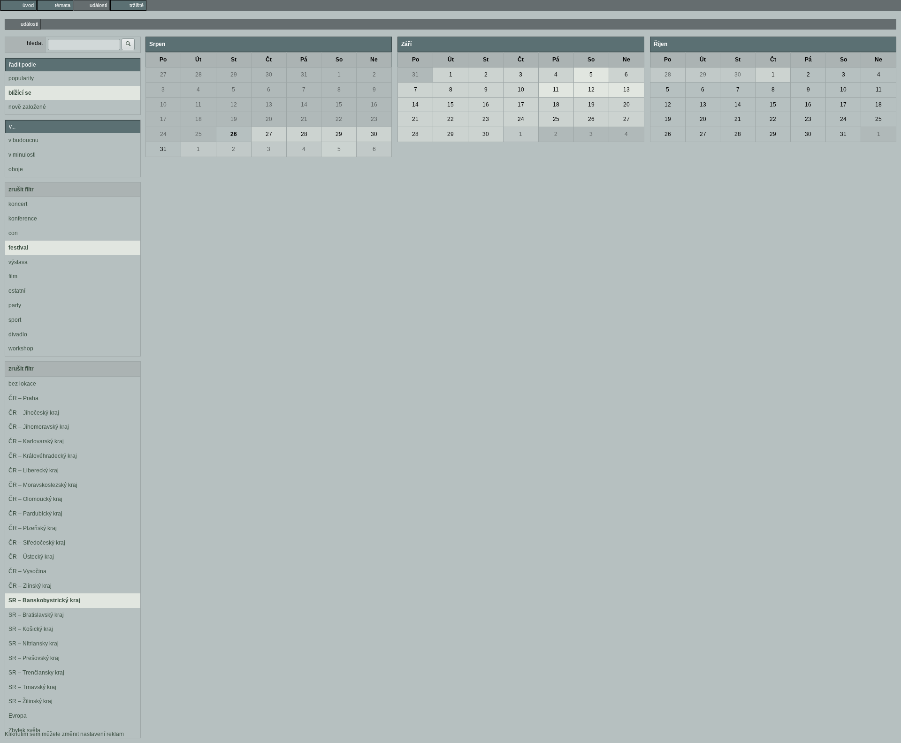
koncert (17, 204)
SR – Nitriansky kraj (33, 643)
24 (163, 134)
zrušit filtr (21, 189)
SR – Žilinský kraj (30, 701)
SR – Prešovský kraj (34, 658)
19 (233, 119)
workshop (20, 348)
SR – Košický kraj (30, 629)
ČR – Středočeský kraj (36, 542)
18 (198, 119)
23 (374, 119)
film (12, 276)
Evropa (17, 716)
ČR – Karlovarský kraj (36, 441)
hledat (35, 43)
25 (198, 134)
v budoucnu (23, 140)
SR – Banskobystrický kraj (44, 600)
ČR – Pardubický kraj (35, 513)
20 (269, 119)
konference (22, 218)
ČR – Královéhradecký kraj (42, 456)
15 (339, 104)
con (13, 233)
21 (304, 119)
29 (233, 74)
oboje (15, 169)
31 (304, 74)
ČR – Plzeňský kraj (32, 528)
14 (304, 104)
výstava (18, 262)
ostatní (16, 291)
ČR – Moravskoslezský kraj (42, 485)
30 (269, 74)
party (14, 305)
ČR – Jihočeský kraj (33, 412)
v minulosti (22, 155)
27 (163, 74)
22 (339, 119)
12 (233, 104)
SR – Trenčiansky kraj (36, 672)
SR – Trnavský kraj (32, 687)
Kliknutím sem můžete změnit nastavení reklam (64, 734)
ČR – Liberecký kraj (33, 470)
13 (269, 104)
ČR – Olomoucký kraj (35, 499)
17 (163, 119)
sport (14, 320)
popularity (21, 78)
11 (198, 104)
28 (198, 74)
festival (18, 247)
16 (374, 104)
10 (163, 104)
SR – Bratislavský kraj (36, 615)
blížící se (19, 93)
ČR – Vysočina (27, 571)
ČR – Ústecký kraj (31, 556)
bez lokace (22, 383)
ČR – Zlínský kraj (30, 586)
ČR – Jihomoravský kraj (38, 427)
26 (233, 134)
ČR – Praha (23, 398)
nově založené (27, 107)
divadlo (17, 334)
